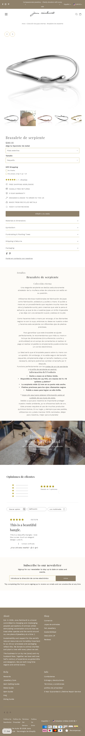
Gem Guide (8, 692)
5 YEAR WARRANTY (17, 193)
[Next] (59, 4)
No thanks (11, 170)
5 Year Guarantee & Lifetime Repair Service (62, 692)
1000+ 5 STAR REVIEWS (19, 207)
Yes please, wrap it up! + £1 (17, 174)
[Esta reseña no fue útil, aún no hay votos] (35, 548)
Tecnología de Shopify (26, 731)
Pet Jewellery (50, 628)
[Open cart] (80, 14)
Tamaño (9, 156)
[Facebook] (3, 4)
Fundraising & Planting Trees (18, 234)
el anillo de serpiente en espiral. (43, 369)
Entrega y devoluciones (54, 680)
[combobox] (36, 509)
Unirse (66, 578)
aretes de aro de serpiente (56, 366)
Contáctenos (49, 676)
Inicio (23, 23)
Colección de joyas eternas (36, 23)
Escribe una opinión (67, 492)
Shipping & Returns (14, 241)
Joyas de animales (52, 624)
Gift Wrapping (12, 167)
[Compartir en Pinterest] (10, 254)
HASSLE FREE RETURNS (19, 189)
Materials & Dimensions (16, 221)
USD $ (78, 4)
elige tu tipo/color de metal (18, 146)
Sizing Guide (8, 699)
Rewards (7, 676)
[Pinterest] (8, 4)
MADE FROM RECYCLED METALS (23, 202)
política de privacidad (53, 688)
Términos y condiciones (54, 684)
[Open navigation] (12, 14)
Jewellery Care (9, 680)
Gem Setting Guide (11, 684)
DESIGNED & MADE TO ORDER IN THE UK (26, 198)
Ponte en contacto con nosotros (19, 258)
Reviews (47, 639)
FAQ (5, 695)
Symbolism (10, 227)
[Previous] (25, 4)
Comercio (48, 621)
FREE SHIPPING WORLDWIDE (21, 184)
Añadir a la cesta (42, 214)
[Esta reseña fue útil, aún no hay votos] (31, 548)
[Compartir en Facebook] (7, 254)
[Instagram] (5, 4)
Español (67, 4)
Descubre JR (49, 636)
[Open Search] (76, 14)
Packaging (10, 248)
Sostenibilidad (50, 632)
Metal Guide (8, 688)
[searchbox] (14, 509)
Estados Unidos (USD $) (65, 721)
